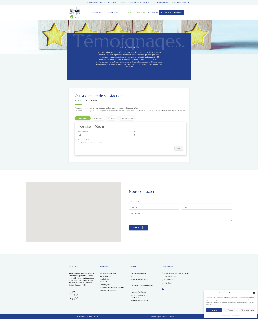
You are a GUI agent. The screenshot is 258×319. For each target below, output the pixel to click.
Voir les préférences (247, 310)
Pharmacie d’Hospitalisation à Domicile (112, 287)
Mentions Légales (156, 316)
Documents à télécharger (139, 273)
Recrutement (135, 298)
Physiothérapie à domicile (108, 290)
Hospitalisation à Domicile (108, 273)
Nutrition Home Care (106, 282)
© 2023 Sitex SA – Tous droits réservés (87, 316)
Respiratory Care (105, 285)
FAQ (132, 276)
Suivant (179, 148)
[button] (254, 293)
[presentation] (73, 54)
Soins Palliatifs (104, 279)
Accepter (214, 310)
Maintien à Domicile (106, 276)
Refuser (230, 310)
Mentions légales (235, 315)
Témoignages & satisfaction (139, 279)
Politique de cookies (225, 315)
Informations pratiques (138, 295)
